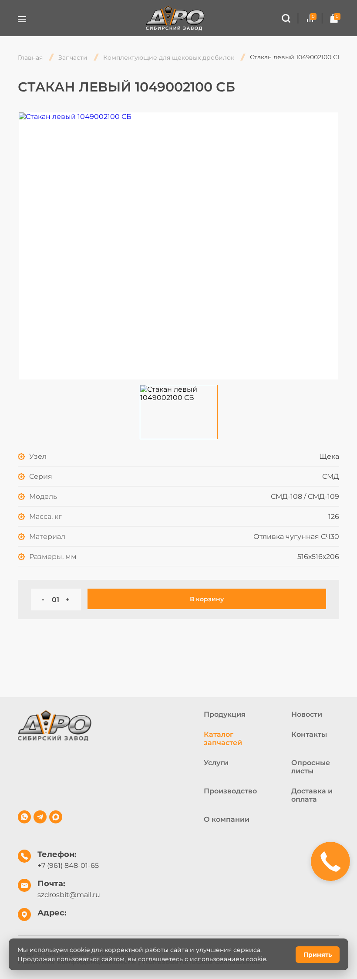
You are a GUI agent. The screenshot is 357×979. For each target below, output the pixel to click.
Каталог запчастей (223, 738)
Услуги (216, 763)
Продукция (225, 714)
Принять (317, 955)
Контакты (309, 734)
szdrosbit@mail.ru (68, 895)
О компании (226, 819)
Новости (306, 714)
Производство (230, 791)
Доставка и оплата (312, 795)
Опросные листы (310, 767)
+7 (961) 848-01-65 (68, 865)
